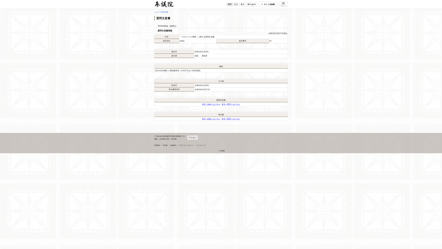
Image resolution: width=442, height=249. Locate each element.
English (251, 4)
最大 (243, 4)
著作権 (165, 145)
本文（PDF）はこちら (231, 104)
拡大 (236, 4)
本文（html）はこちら (211, 104)
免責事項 (173, 145)
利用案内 (157, 145)
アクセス (192, 138)
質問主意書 (164, 12)
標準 (230, 4)
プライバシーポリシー (186, 145)
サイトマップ (201, 145)
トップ (156, 12)
